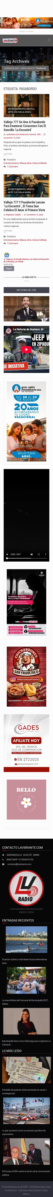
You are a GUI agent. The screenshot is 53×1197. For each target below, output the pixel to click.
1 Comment (12, 166)
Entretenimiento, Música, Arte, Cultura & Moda (21, 110)
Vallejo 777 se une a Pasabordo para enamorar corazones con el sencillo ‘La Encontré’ (25, 126)
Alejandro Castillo (13, 215)
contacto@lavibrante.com (19, 864)
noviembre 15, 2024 (12, 138)
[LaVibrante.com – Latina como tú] (10, 40)
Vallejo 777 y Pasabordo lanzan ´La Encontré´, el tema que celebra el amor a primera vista (24, 206)
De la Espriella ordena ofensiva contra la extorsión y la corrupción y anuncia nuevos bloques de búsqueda (26, 315)
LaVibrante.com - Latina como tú (19, 68)
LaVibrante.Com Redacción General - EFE (23, 134)
